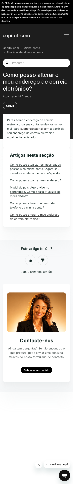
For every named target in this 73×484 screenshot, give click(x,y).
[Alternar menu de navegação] (66, 36)
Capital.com (11, 48)
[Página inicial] (16, 36)
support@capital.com (34, 128)
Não (43, 260)
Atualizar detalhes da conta (25, 52)
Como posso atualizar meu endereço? (35, 180)
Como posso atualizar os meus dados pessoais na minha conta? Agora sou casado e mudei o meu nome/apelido (35, 169)
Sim (30, 260)
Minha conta (32, 48)
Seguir (10, 105)
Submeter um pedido (36, 370)
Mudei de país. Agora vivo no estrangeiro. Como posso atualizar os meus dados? (35, 192)
